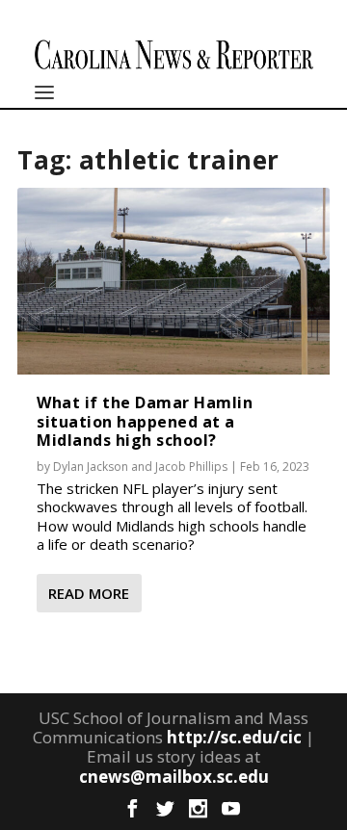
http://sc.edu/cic (234, 737)
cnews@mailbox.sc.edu (174, 776)
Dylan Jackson (90, 466)
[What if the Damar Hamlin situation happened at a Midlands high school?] (173, 281)
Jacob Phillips (191, 466)
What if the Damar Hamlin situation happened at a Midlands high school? (145, 421)
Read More (88, 593)
